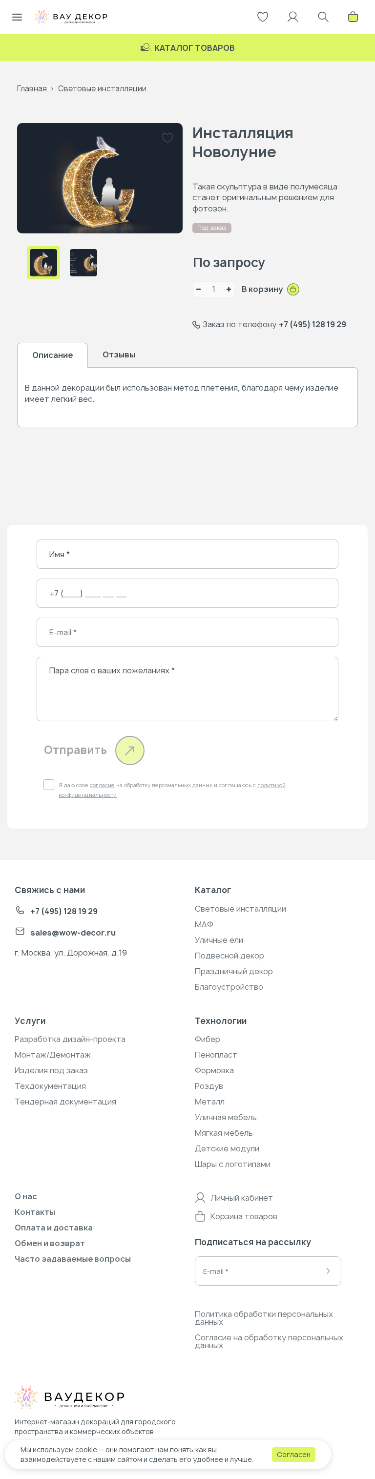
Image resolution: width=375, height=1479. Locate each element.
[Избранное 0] (262, 17)
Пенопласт (216, 1055)
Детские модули (227, 1148)
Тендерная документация (65, 1101)
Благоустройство (229, 987)
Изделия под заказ (51, 1070)
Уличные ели (219, 940)
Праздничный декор (234, 971)
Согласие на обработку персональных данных (269, 1341)
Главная (32, 88)
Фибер (207, 1039)
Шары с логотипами (233, 1164)
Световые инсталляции (102, 88)
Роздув (209, 1086)
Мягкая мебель (224, 1133)
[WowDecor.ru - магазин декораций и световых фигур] (90, 1399)
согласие (102, 785)
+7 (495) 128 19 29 (312, 324)
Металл (210, 1101)
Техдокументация (50, 1086)
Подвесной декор (229, 955)
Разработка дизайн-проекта (70, 1039)
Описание (52, 355)
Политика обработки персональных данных (264, 1318)
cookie (86, 1449)
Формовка (214, 1070)
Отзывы (119, 354)
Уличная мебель (226, 1117)
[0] (353, 17)
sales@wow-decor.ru (73, 932)
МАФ (204, 924)
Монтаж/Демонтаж (53, 1055)
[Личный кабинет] (293, 17)
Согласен (294, 1454)
